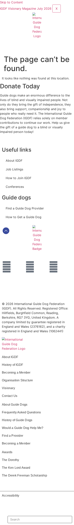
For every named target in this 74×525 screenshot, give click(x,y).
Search (64, 519)
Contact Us (9, 395)
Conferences (15, 187)
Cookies (11, 293)
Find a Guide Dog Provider (25, 208)
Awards (7, 452)
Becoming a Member (16, 372)
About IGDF (14, 160)
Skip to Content (11, 2)
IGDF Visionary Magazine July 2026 (26, 8)
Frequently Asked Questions (21, 412)
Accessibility (10, 495)
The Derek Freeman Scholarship (24, 475)
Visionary (8, 388)
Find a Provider (12, 435)
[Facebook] (6, 267)
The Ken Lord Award (16, 467)
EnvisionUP (51, 293)
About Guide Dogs (14, 404)
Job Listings (14, 169)
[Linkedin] (30, 267)
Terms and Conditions (21, 285)
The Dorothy (10, 460)
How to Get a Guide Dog (23, 217)
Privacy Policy (55, 285)
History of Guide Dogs (17, 420)
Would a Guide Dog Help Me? (22, 427)
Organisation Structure (17, 380)
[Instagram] (53, 267)
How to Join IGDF (18, 178)
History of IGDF (12, 364)
